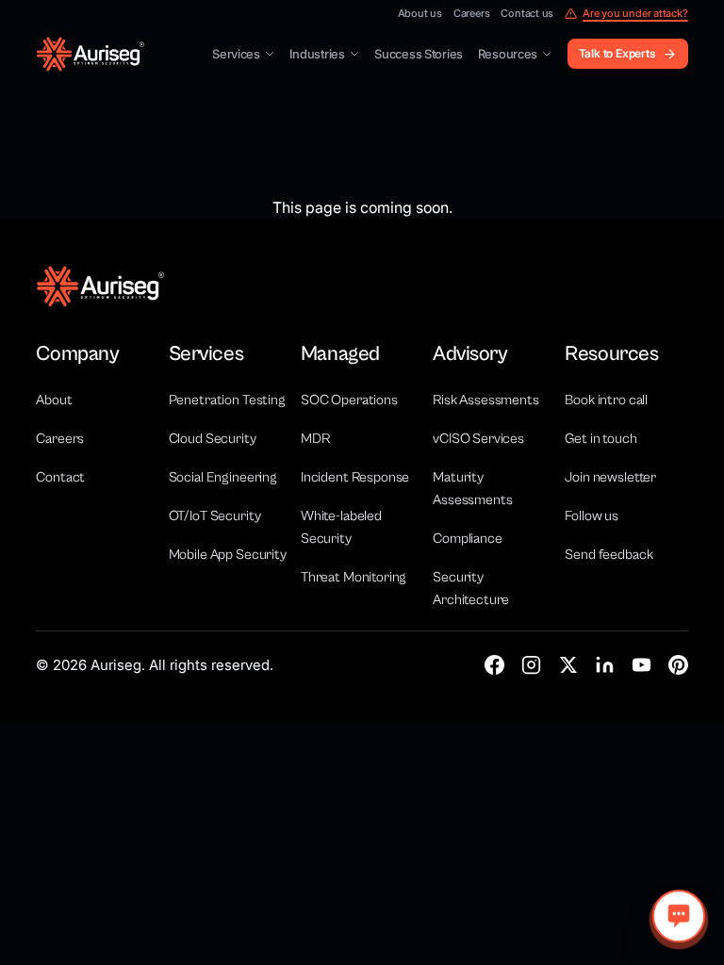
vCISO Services (478, 439)
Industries (316, 53)
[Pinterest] (678, 665)
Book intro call (606, 400)
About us (420, 13)
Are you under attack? (635, 14)
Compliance (467, 539)
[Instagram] (531, 665)
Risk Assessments (486, 400)
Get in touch (600, 439)
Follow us (591, 516)
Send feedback (608, 555)
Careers (471, 13)
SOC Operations (349, 400)
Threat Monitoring (353, 577)
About (54, 400)
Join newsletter (610, 477)
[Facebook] (494, 665)
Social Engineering (223, 477)
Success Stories (418, 53)
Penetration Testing (227, 400)
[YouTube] (641, 665)
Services (236, 53)
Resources (508, 53)
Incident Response (355, 477)
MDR (315, 439)
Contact (60, 477)
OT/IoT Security (215, 516)
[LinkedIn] (605, 665)
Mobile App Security (228, 555)
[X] (568, 665)
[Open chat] (678, 916)
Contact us (527, 13)
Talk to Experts (617, 53)
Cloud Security (212, 439)
